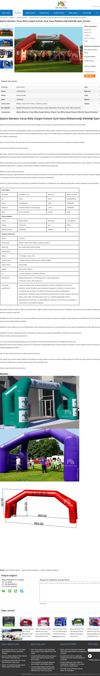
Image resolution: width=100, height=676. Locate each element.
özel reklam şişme (13, 570)
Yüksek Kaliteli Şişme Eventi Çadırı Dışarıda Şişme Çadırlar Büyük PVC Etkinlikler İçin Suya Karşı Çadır (43, 668)
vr (96, 13)
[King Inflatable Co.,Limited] (61, 5)
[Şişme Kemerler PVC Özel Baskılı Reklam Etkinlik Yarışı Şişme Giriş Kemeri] (77, 622)
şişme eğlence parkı (10, 644)
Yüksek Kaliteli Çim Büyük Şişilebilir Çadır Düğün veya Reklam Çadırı (43, 663)
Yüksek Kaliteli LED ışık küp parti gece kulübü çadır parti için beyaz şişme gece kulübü (43, 658)
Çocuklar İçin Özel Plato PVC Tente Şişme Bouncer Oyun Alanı (13, 661)
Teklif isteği (87, 13)
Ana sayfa (6, 13)
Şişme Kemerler (22, 17)
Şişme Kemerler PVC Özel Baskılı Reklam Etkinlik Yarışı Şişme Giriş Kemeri (77, 632)
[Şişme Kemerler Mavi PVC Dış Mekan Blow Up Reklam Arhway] (60, 622)
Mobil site (92, 663)
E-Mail (91, 660)
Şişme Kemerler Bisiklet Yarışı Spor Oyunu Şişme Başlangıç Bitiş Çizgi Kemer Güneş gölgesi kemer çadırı (26, 634)
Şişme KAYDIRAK (68, 644)
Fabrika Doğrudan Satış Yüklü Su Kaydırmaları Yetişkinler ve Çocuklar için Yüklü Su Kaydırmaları (72, 664)
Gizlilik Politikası (26, 674)
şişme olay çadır (38, 644)
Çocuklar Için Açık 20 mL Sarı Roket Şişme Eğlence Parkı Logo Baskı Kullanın (13, 651)
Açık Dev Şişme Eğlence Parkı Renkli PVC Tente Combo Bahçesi (14, 657)
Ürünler (18, 13)
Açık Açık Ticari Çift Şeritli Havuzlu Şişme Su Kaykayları (71, 669)
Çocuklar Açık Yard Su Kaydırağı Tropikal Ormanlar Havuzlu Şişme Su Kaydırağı (72, 658)
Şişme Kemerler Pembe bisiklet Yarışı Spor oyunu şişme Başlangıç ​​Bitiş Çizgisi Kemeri (43, 632)
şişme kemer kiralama (30, 570)
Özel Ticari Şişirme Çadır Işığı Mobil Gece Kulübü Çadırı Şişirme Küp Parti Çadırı (43, 651)
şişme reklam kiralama (49, 570)
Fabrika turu (44, 13)
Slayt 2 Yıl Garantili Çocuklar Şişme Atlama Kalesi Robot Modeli (13, 666)
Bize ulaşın (73, 13)
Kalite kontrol (59, 13)
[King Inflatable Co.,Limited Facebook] (90, 656)
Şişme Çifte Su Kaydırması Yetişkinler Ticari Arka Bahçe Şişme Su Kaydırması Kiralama (73, 651)
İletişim (91, 76)
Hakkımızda (30, 13)
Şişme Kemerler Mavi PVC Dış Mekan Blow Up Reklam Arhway (60, 631)
